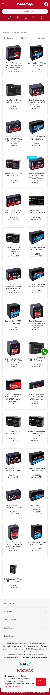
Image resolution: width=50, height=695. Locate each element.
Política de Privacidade (12, 686)
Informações (25, 612)
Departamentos (25, 628)
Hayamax (6, 32)
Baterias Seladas (19, 32)
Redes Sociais (25, 636)
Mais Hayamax (25, 603)
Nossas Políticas (25, 620)
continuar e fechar (41, 682)
